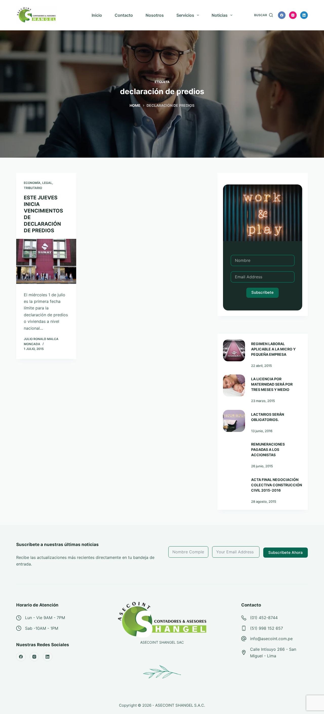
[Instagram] (293, 15)
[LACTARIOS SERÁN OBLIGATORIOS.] (234, 421)
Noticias (220, 15)
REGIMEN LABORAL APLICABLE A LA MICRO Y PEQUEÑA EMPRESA (273, 349)
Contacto (124, 15)
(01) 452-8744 (264, 617)
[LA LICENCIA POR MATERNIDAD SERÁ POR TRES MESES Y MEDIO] (234, 385)
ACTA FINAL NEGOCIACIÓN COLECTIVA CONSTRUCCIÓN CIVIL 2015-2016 (276, 484)
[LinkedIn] (304, 15)
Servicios (185, 15)
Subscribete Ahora (285, 552)
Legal (47, 183)
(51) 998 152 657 (266, 628)
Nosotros (155, 15)
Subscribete (262, 292)
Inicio (97, 15)
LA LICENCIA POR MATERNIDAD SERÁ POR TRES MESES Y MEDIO (272, 384)
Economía (32, 183)
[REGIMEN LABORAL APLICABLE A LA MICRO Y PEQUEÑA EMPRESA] (234, 350)
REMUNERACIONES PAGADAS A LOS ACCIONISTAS (268, 449)
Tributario (33, 188)
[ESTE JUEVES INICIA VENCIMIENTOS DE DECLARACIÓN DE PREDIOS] (46, 261)
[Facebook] (282, 15)
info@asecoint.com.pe (271, 638)
